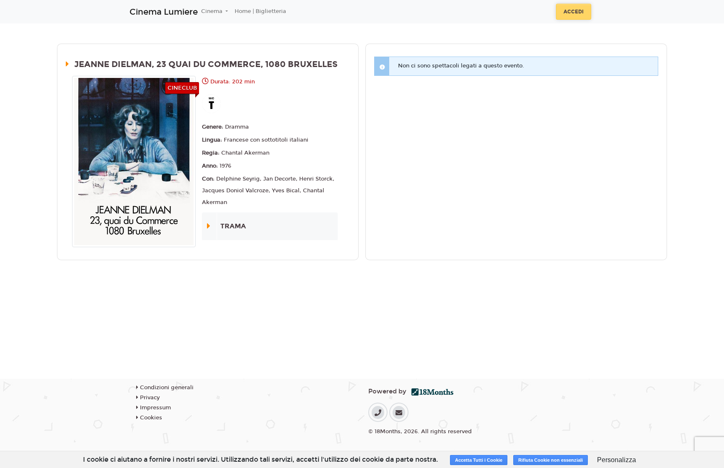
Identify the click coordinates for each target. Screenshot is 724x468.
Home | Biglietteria (260, 11)
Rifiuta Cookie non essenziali (550, 460)
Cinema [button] (212, 11)
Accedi (574, 12)
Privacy (149, 397)
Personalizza (616, 459)
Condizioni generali (166, 387)
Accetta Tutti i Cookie (478, 460)
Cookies (150, 417)
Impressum (154, 407)
